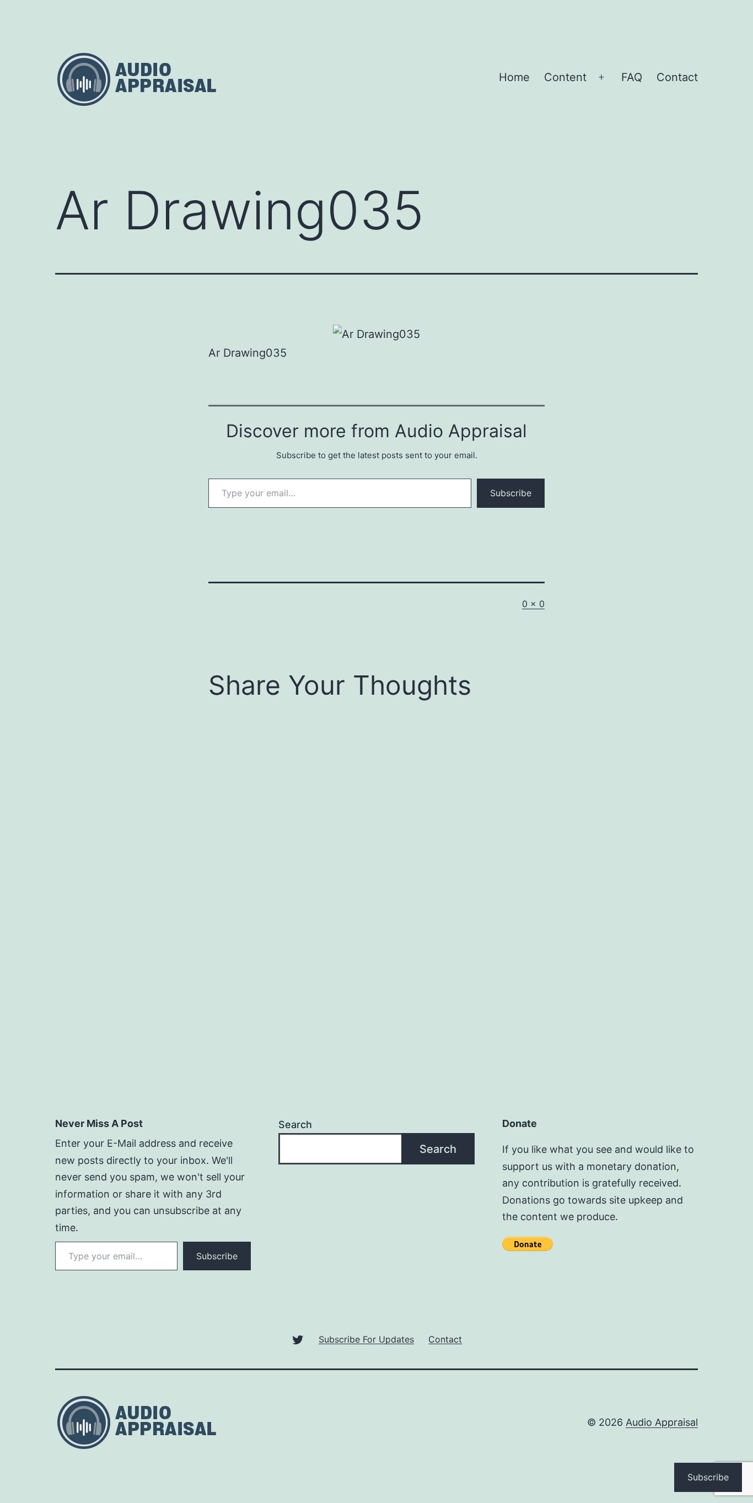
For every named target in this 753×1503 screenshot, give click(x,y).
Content (565, 77)
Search (295, 1124)
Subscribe (510, 492)
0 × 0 (533, 603)
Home (514, 77)
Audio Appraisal (662, 1422)
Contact (677, 77)
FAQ (631, 77)
